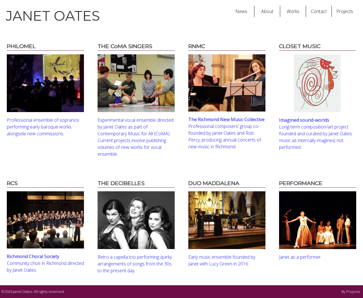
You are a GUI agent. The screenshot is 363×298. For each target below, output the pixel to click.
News (241, 11)
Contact (319, 11)
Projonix (353, 291)
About (267, 11)
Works (293, 11)
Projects (344, 11)
